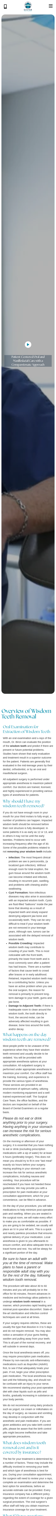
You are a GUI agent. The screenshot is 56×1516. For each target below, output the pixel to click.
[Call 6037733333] (7, 6)
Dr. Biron (16, 742)
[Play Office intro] (28, 344)
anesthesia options (27, 1061)
